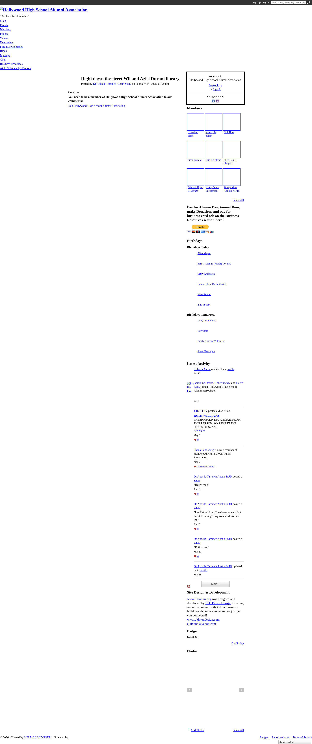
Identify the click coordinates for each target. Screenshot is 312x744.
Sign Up (257, 2)
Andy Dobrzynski (207, 320)
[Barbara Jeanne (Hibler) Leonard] (191, 268)
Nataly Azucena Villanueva (211, 340)
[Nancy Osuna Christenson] (213, 177)
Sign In (266, 2)
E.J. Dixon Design (218, 603)
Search (308, 2)
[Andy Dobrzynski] (191, 325)
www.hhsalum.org (199, 599)
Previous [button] (189, 690)
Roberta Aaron (202, 369)
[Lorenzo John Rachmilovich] (191, 289)
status (197, 480)
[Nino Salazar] (191, 299)
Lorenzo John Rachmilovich (212, 284)
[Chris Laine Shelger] (231, 149)
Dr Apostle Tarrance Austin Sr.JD (112, 83)
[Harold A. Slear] (195, 122)
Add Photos (197, 730)
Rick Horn (229, 132)
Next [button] (241, 690)
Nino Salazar (204, 294)
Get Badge (237, 643)
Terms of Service (302, 737)
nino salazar (204, 304)
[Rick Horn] (231, 122)
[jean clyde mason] (213, 122)
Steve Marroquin (206, 351)
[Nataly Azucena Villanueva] (191, 346)
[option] (215, 690)
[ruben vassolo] (195, 149)
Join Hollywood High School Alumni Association (96, 105)
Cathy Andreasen (206, 273)
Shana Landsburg (204, 449)
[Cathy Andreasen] (191, 278)
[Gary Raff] (191, 335)
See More (199, 430)
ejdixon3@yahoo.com (201, 623)
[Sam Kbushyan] (213, 149)
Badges (264, 737)
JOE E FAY (200, 410)
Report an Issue (280, 737)
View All (238, 200)
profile (230, 369)
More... (215, 584)
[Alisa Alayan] (191, 258)
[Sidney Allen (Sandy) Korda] (231, 177)
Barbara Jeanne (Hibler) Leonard (214, 263)
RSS (188, 586)
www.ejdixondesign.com (203, 619)
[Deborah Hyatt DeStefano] (195, 177)
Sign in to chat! (287, 742)
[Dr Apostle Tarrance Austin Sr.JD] (73, 85)
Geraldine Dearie (203, 382)
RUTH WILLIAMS (206, 415)
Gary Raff (203, 330)
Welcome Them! (205, 466)
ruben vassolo (195, 159)
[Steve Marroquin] (191, 356)
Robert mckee (223, 382)
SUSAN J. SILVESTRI (37, 737)
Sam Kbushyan (213, 159)
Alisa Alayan (204, 253)
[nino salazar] (191, 309)
